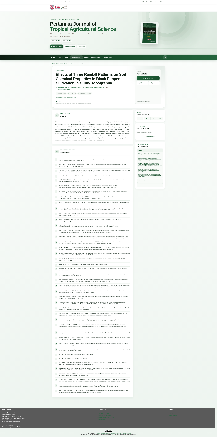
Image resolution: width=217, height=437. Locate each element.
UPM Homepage (101, 419)
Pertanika (145, 1)
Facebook (163, 1)
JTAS (53, 57)
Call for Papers (108, 57)
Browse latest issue (56, 46)
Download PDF (149, 78)
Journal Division (173, 415)
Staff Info (171, 413)
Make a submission (150, 136)
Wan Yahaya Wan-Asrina (74, 87)
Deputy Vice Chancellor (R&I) (104, 415)
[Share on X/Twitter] (147, 118)
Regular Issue (59, 63)
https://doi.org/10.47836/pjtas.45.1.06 (66, 97)
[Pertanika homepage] (58, 7)
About (66, 57)
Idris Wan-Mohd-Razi (99, 87)
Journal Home (154, 1)
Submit (86, 57)
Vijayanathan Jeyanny (63, 89)
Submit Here (81, 46)
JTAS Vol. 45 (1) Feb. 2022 (68, 63)
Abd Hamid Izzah (62, 87)
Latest (140, 150)
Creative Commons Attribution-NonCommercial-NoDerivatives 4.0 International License (114, 433)
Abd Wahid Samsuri (87, 87)
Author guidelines (70, 46)
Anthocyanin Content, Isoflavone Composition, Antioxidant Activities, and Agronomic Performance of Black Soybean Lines (149, 170)
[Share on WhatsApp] (153, 118)
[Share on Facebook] (140, 118)
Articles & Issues (76, 57)
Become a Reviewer (96, 57)
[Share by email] (160, 118)
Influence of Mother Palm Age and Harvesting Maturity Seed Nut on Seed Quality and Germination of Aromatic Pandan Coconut (149, 175)
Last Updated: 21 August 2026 (108, 435)
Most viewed (142, 180)
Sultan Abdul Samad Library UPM (105, 417)
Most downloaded (143, 185)
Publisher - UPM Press (103, 413)
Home (60, 57)
